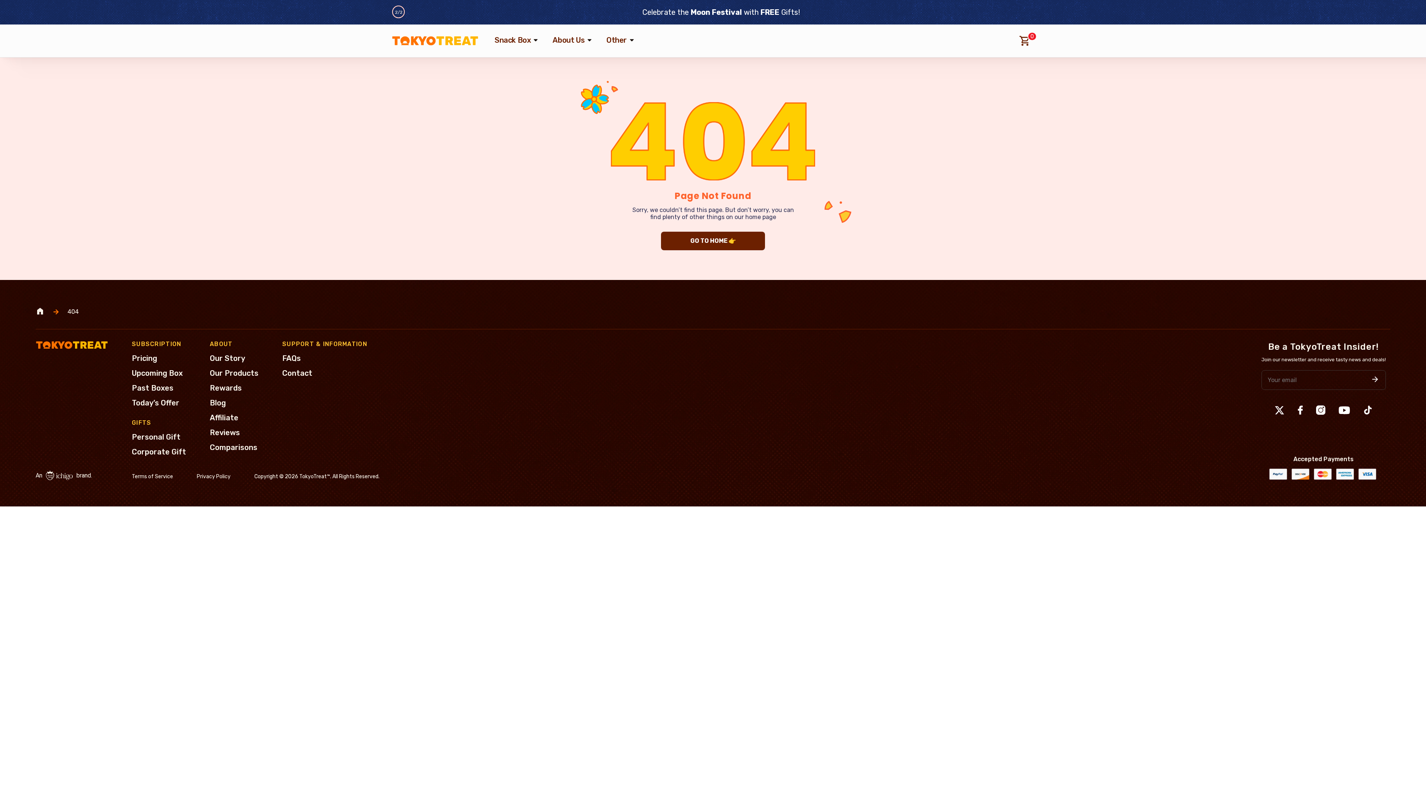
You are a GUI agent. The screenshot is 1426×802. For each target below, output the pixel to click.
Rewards (226, 388)
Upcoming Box (157, 373)
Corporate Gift (159, 452)
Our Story (227, 358)
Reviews (225, 432)
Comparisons (233, 447)
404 (73, 312)
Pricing (144, 358)
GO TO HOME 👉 (713, 240)
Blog (218, 403)
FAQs (291, 358)
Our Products (234, 373)
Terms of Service (152, 476)
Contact (297, 373)
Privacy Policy (214, 476)
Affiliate (224, 417)
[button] (1375, 380)
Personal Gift (156, 437)
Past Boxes (152, 388)
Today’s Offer (155, 403)
